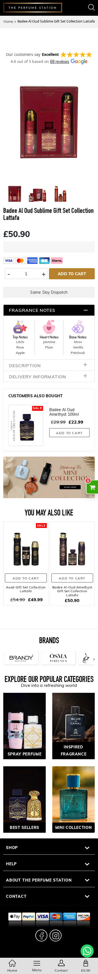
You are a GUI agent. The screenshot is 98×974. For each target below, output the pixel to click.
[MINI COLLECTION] (73, 799)
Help (11, 863)
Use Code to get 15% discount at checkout (49, 37)
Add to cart (69, 433)
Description (25, 365)
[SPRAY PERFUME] (24, 725)
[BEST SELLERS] (24, 799)
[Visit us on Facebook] (41, 935)
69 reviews (59, 61)
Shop (12, 847)
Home (8, 21)
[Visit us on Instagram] (56, 935)
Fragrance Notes (32, 310)
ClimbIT (60, 953)
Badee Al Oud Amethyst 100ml (64, 412)
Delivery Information (37, 376)
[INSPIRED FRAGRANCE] (73, 725)
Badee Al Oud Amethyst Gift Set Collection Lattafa (72, 591)
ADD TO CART (72, 273)
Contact (16, 896)
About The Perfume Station (39, 880)
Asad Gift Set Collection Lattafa (26, 589)
